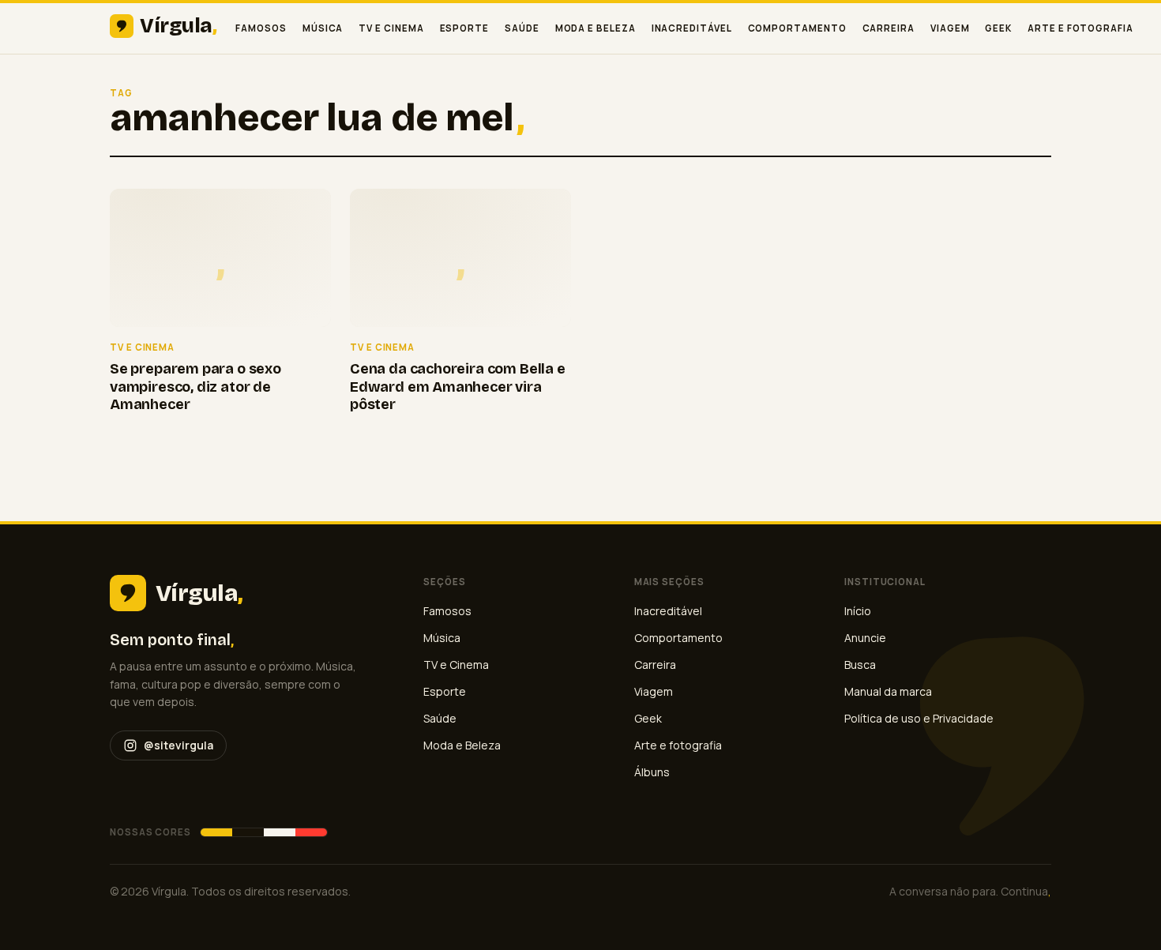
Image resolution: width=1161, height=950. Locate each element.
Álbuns (652, 771)
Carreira (888, 28)
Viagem (950, 28)
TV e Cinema (391, 28)
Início (857, 610)
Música (323, 28)
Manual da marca (888, 691)
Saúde (522, 28)
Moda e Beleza (595, 28)
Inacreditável (692, 28)
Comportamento (797, 28)
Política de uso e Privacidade (919, 718)
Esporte (464, 28)
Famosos (260, 28)
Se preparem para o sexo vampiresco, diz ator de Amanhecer (195, 386)
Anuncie (865, 637)
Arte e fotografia (1080, 28)
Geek (998, 28)
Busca (860, 664)
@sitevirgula (178, 745)
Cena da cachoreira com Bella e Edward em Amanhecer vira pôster (457, 386)
